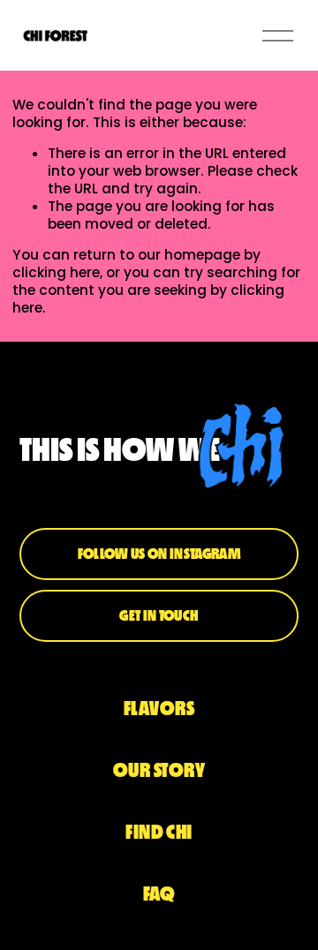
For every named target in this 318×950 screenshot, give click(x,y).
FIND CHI (159, 832)
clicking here (56, 272)
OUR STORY (159, 770)
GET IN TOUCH (158, 615)
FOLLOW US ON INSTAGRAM (159, 553)
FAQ (159, 894)
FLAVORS (159, 708)
